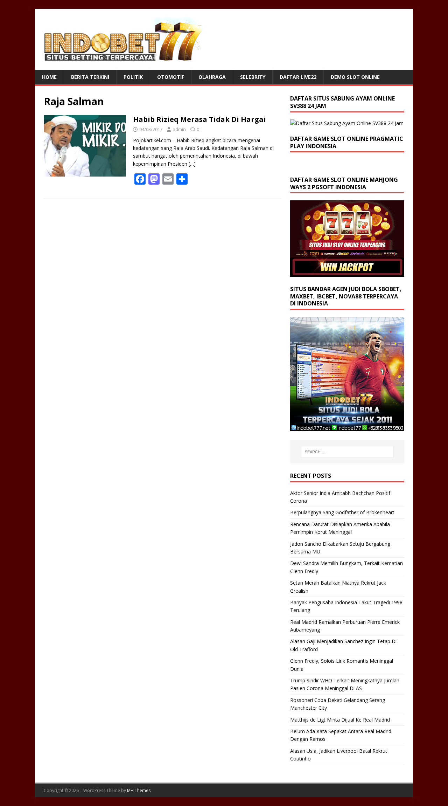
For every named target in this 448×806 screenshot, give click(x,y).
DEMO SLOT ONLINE (355, 77)
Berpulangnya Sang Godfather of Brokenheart (342, 512)
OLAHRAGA (212, 77)
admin (179, 129)
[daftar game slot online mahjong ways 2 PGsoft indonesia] (347, 272)
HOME (49, 77)
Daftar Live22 (298, 77)
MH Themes (138, 790)
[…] (192, 163)
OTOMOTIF (170, 77)
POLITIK (133, 77)
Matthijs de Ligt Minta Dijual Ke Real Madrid (340, 719)
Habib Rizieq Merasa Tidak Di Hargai (199, 119)
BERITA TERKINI (90, 77)
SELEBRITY (252, 77)
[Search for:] (347, 452)
